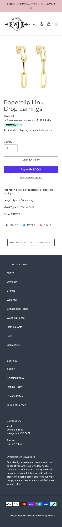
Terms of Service (16, 404)
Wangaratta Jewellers (25, 515)
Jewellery (12, 281)
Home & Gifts (14, 326)
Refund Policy (15, 386)
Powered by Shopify (45, 515)
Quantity (8, 142)
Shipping (23, 130)
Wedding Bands (16, 317)
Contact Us (13, 344)
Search (11, 368)
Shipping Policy (15, 377)
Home (10, 272)
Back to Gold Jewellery (33, 242)
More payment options (31, 177)
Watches (12, 299)
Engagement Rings (17, 308)
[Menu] (56, 24)
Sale (9, 336)
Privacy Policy (15, 395)
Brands (11, 290)
